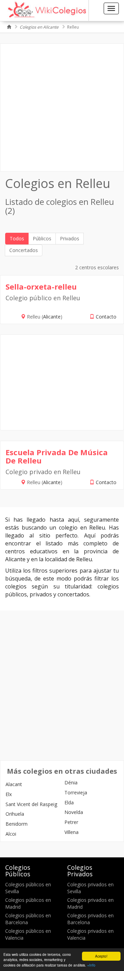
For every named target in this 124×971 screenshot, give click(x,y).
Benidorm (17, 824)
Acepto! (101, 956)
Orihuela (15, 814)
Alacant (14, 784)
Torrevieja (75, 792)
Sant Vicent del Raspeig (31, 804)
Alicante (52, 316)
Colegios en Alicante (39, 27)
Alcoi (11, 834)
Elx (9, 794)
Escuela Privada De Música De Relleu (57, 456)
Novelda (73, 812)
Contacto (106, 316)
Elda (69, 802)
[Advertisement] (62, 107)
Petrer (71, 822)
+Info (91, 965)
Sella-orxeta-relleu (41, 286)
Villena (71, 832)
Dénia (71, 782)
